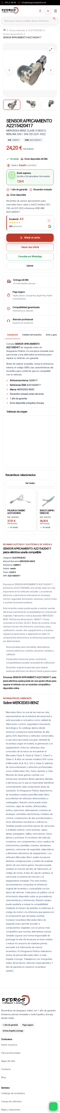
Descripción (12, 335)
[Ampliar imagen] (51, 49)
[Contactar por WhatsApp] (53, 1106)
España (28, 165)
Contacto (6, 1069)
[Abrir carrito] (48, 11)
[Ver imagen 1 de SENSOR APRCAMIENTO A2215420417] (11, 105)
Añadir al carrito (32, 237)
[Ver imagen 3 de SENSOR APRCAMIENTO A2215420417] (50, 105)
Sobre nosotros (9, 1045)
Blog (3, 1077)
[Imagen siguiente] (51, 70)
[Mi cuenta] (40, 11)
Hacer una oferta (30, 247)
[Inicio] (4, 30)
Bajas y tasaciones (10, 1109)
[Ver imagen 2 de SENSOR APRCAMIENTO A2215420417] (31, 105)
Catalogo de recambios (13, 1093)
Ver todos (30, 483)
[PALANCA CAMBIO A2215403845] (21, 498)
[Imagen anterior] (9, 70)
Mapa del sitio (8, 1061)
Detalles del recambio (32, 335)
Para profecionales (10, 1053)
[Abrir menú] (55, 11)
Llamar (30, 266)
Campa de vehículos (11, 1101)
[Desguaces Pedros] (10, 10)
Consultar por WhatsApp (30, 256)
